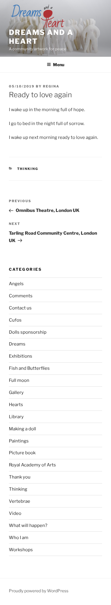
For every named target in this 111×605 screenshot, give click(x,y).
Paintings (19, 441)
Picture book (22, 452)
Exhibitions (20, 356)
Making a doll (22, 429)
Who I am (18, 537)
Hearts (16, 404)
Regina (51, 86)
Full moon (19, 380)
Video (15, 513)
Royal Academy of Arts (32, 465)
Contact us (20, 308)
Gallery (16, 392)
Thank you (19, 477)
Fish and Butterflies (29, 368)
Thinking (27, 169)
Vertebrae (19, 501)
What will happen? (28, 525)
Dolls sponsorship (27, 332)
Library (16, 416)
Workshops (21, 549)
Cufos (15, 320)
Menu (58, 64)
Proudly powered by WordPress (38, 590)
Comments (21, 296)
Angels (16, 283)
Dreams (17, 344)
